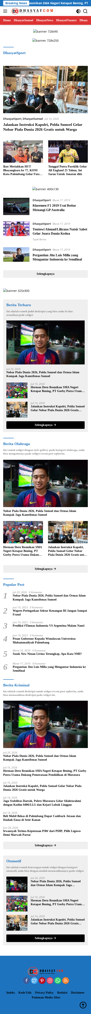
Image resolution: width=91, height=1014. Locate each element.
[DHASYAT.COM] (31, 11)
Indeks (10, 992)
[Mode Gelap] (78, 11)
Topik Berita (39, 239)
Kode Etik (25, 992)
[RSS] (65, 981)
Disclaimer (77, 992)
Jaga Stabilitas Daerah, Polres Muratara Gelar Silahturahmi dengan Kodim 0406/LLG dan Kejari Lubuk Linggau (42, 802)
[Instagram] (50, 981)
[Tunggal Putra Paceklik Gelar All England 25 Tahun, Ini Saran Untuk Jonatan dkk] (68, 151)
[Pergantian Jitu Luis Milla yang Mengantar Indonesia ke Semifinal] (16, 255)
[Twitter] (34, 981)
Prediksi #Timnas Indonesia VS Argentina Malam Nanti (48, 625)
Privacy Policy (44, 992)
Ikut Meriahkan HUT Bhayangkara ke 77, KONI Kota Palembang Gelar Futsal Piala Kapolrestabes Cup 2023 (22, 170)
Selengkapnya (45, 273)
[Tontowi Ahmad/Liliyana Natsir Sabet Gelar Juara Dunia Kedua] (16, 231)
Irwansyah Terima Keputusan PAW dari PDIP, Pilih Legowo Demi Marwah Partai (42, 832)
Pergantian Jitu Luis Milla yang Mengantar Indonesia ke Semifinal (49, 668)
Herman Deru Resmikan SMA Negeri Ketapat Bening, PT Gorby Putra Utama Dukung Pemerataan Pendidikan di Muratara (57, 389)
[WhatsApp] (57, 981)
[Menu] (6, 11)
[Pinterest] (42, 981)
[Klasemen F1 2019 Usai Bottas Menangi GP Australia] (16, 206)
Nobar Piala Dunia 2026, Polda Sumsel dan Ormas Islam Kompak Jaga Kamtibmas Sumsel (42, 374)
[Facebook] (26, 981)
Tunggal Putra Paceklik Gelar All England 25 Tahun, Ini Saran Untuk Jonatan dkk (67, 170)
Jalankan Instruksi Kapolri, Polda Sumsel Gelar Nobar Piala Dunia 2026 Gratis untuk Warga (58, 408)
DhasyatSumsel (33, 119)
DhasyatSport (12, 119)
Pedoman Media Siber (46, 997)
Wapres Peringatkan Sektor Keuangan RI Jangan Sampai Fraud (50, 612)
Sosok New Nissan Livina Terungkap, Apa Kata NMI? (47, 653)
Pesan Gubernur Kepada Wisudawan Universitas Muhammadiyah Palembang (44, 640)
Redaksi (62, 992)
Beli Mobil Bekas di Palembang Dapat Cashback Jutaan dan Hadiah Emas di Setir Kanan (42, 818)
